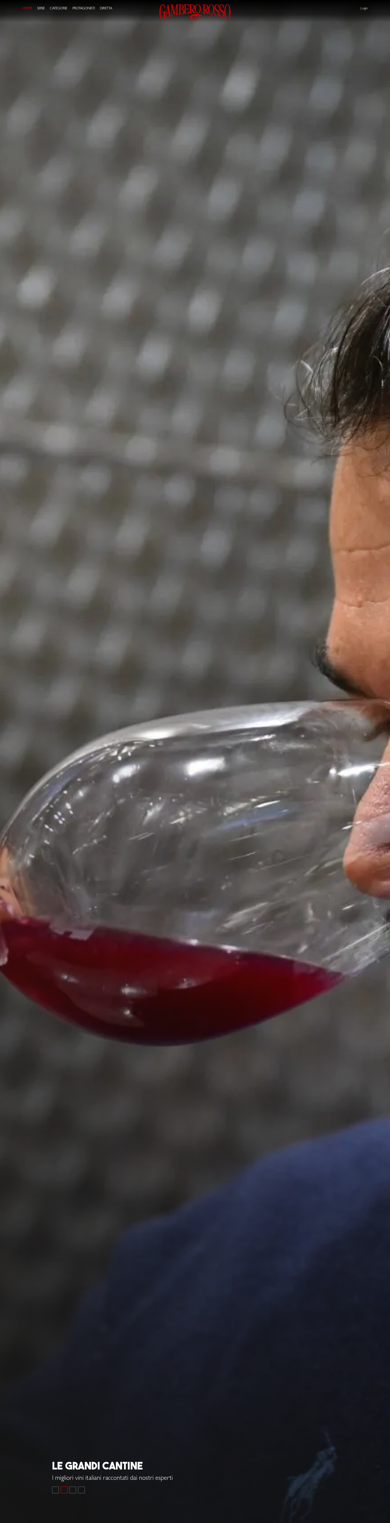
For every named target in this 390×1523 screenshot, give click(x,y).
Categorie (58, 8)
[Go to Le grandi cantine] (64, 1490)
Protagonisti (84, 8)
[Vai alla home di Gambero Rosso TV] (195, 12)
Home (27, 8)
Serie (41, 8)
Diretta (106, 8)
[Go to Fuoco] (81, 1490)
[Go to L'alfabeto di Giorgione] (72, 1490)
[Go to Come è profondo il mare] (55, 1490)
